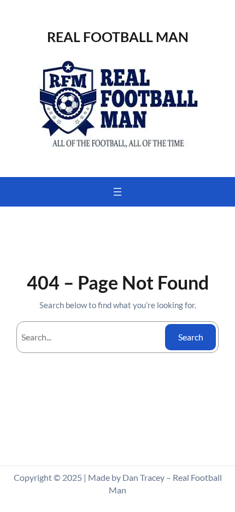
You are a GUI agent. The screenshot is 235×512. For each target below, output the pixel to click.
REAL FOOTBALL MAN (118, 36)
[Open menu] (117, 191)
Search (190, 337)
